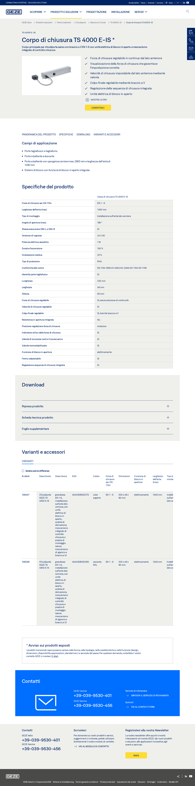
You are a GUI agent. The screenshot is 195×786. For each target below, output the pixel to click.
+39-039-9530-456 (93, 705)
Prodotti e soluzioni (64, 11)
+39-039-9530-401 (93, 695)
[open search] (187, 11)
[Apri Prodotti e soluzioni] (80, 11)
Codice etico (162, 782)
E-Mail (55, 656)
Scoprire (36, 11)
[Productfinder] (191, 32)
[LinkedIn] (184, 3)
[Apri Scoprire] (45, 11)
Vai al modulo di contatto (94, 746)
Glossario (141, 782)
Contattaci (98, 107)
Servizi (139, 11)
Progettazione (96, 11)
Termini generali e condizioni (86, 782)
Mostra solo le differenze (37, 471)
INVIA (136, 755)
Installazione (120, 11)
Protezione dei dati (107, 782)
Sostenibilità (134, 3)
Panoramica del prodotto (39, 134)
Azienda (151, 3)
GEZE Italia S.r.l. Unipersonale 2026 (37, 782)
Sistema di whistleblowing (63, 782)
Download (83, 134)
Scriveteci (80, 730)
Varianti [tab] (27, 461)
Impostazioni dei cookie (126, 782)
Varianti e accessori (107, 134)
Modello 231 (173, 782)
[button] (170, 3)
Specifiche (66, 134)
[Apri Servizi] (146, 11)
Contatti (27, 730)
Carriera (160, 3)
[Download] (191, 56)
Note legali (151, 782)
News (143, 3)
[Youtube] (187, 3)
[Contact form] (191, 48)
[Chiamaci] (191, 40)
